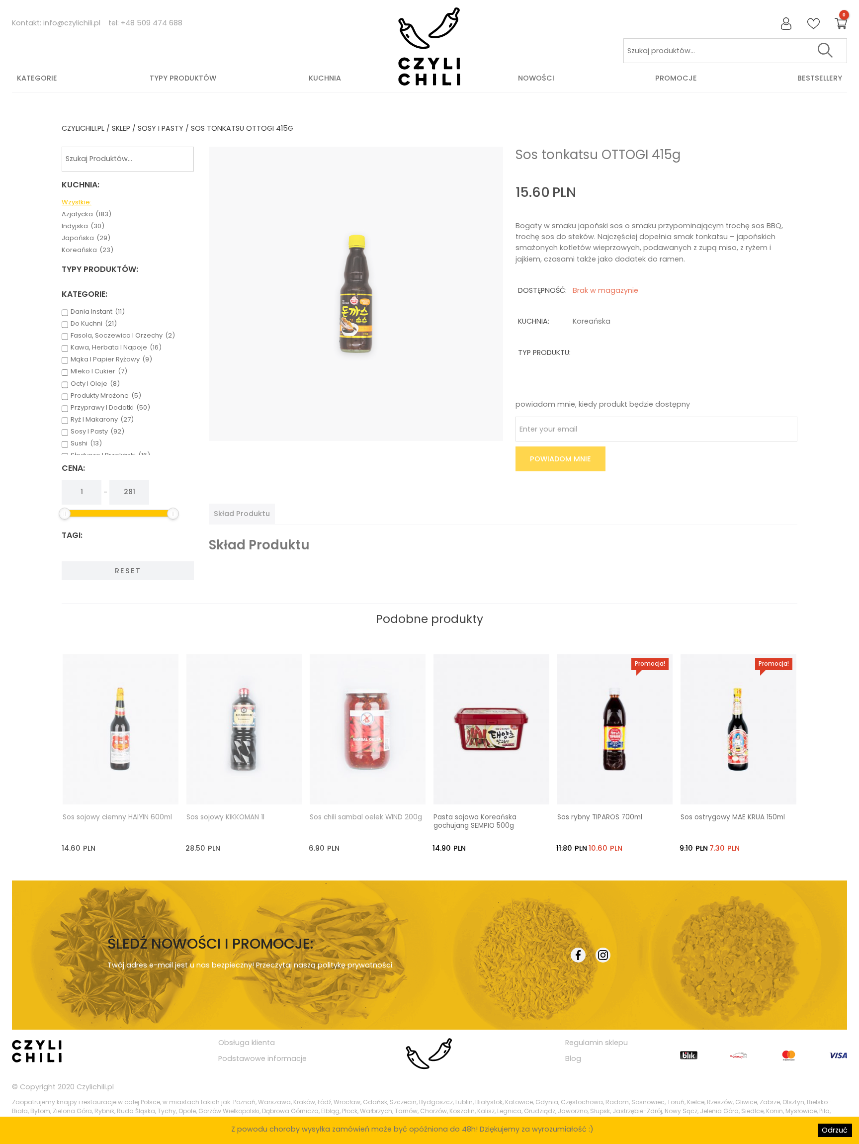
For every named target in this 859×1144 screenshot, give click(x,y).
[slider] (65, 514)
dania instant (98, 311)
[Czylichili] (429, 47)
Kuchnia (325, 78)
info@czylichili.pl (71, 23)
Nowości (536, 78)
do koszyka (500, 787)
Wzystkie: (76, 202)
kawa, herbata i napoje (116, 347)
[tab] (242, 514)
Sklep (121, 128)
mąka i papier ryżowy (111, 359)
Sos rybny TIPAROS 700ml (599, 817)
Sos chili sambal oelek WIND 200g (366, 817)
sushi (86, 443)
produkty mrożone (106, 395)
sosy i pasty (160, 128)
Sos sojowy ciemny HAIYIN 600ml (117, 817)
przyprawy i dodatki (110, 407)
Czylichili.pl (95, 1087)
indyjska (83, 226)
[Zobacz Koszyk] (841, 24)
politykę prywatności (355, 965)
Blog (573, 1058)
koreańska (87, 250)
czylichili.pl (83, 128)
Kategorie (37, 78)
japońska (86, 238)
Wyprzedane (129, 787)
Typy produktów (183, 78)
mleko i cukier (99, 371)
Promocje (676, 78)
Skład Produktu (242, 514)
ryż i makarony (102, 419)
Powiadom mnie (560, 459)
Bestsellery (819, 78)
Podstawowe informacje (262, 1058)
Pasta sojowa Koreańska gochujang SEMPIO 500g (474, 822)
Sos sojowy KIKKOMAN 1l (225, 817)
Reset (128, 571)
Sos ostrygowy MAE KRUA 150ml (733, 817)
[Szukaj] (825, 50)
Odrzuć (835, 1130)
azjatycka (86, 214)
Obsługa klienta (246, 1043)
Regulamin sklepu (596, 1043)
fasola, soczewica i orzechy (123, 335)
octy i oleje (95, 383)
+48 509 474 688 (151, 23)
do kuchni (94, 323)
